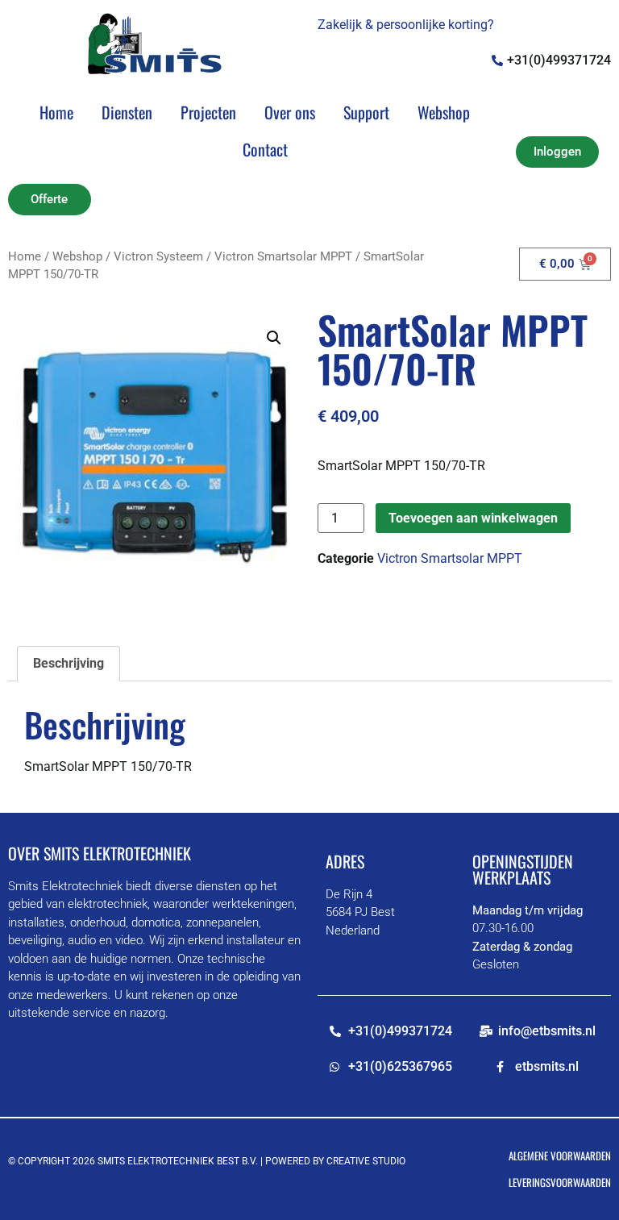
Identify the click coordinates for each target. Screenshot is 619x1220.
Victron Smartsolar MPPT (283, 256)
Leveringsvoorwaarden (560, 1182)
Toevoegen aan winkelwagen (473, 518)
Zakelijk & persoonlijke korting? (406, 24)
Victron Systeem (158, 256)
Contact (265, 149)
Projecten (208, 112)
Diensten (127, 112)
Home (56, 112)
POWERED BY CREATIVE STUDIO (335, 1161)
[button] (274, 337)
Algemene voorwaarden (560, 1155)
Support (366, 112)
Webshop (444, 112)
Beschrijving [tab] (68, 663)
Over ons (289, 112)
